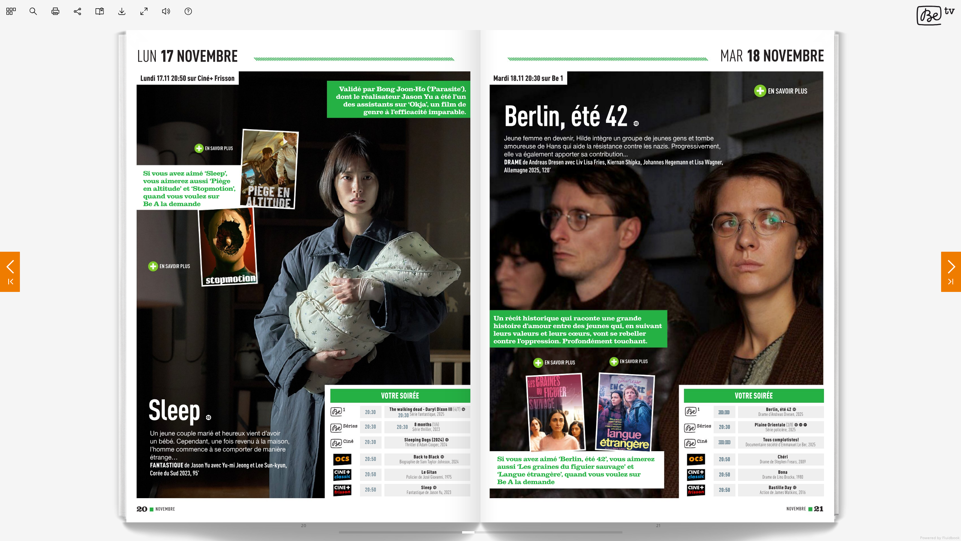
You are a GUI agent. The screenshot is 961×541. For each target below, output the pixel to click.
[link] (214, 147)
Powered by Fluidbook (939, 537)
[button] (11, 11)
